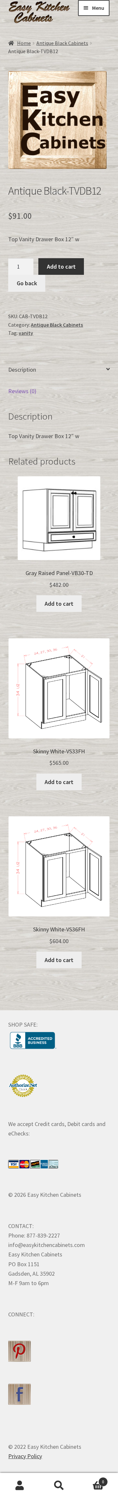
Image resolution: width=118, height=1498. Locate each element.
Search (59, 1485)
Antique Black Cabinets (62, 43)
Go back (27, 283)
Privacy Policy (25, 1456)
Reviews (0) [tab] (22, 391)
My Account (19, 1485)
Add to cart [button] (59, 603)
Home (24, 43)
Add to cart (61, 266)
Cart (91, 1479)
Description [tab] (22, 369)
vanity (26, 333)
